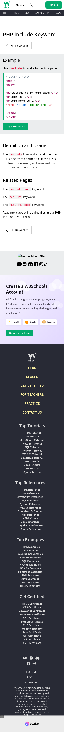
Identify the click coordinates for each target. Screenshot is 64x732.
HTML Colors (30, 518)
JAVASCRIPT (43, 12)
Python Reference (30, 504)
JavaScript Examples (30, 554)
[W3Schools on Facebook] (36, 264)
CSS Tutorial (32, 436)
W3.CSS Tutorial (32, 454)
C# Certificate (32, 639)
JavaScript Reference (30, 497)
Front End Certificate (32, 614)
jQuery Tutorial (32, 472)
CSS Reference (30, 493)
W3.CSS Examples (30, 568)
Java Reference (30, 522)
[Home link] (6, 4)
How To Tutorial (32, 443)
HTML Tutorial (32, 433)
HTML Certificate (32, 603)
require (15, 197)
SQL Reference (30, 500)
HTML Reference (30, 490)
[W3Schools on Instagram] (41, 264)
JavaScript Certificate (32, 611)
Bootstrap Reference (30, 511)
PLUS (32, 367)
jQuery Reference (30, 529)
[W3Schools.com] (32, 359)
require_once (20, 204)
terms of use (34, 711)
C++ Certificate (32, 635)
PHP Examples (30, 575)
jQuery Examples (30, 586)
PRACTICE (32, 403)
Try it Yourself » (15, 126)
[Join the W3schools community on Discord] (30, 264)
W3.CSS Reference (30, 507)
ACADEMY (31, 682)
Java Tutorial (32, 465)
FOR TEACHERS (32, 394)
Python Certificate (32, 621)
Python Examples (30, 564)
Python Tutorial (32, 450)
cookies (45, 711)
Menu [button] (19, 5)
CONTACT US (32, 412)
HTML (15, 12)
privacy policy (34, 714)
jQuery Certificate (32, 628)
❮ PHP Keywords (17, 46)
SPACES (32, 376)
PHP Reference (30, 514)
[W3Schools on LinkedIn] (24, 264)
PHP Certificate (32, 625)
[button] (31, 5)
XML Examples (30, 582)
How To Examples (30, 557)
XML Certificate (32, 643)
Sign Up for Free (19, 333)
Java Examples (30, 579)
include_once (20, 189)
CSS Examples (30, 550)
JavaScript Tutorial (32, 440)
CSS (27, 12)
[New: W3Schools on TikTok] (45, 264)
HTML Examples (30, 546)
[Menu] (4, 13)
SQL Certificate (32, 618)
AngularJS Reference (30, 525)
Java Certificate (32, 632)
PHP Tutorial (32, 461)
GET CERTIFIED (32, 385)
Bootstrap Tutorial (32, 457)
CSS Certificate (32, 607)
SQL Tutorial (32, 447)
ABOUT (31, 677)
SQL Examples (30, 561)
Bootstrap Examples (30, 571)
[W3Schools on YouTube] (19, 264)
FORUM (31, 671)
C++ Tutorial (32, 468)
